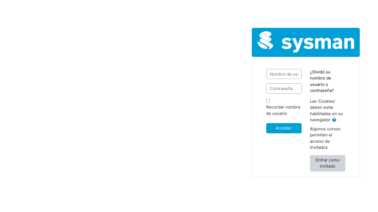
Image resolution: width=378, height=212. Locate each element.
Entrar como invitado (328, 163)
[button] (335, 120)
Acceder (284, 128)
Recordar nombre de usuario (283, 110)
